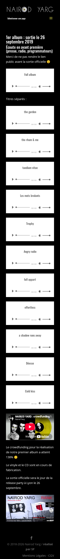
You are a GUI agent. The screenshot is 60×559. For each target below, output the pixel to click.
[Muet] (39, 86)
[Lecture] (12, 86)
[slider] (46, 86)
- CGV (50, 556)
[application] (30, 86)
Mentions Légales (34, 556)
